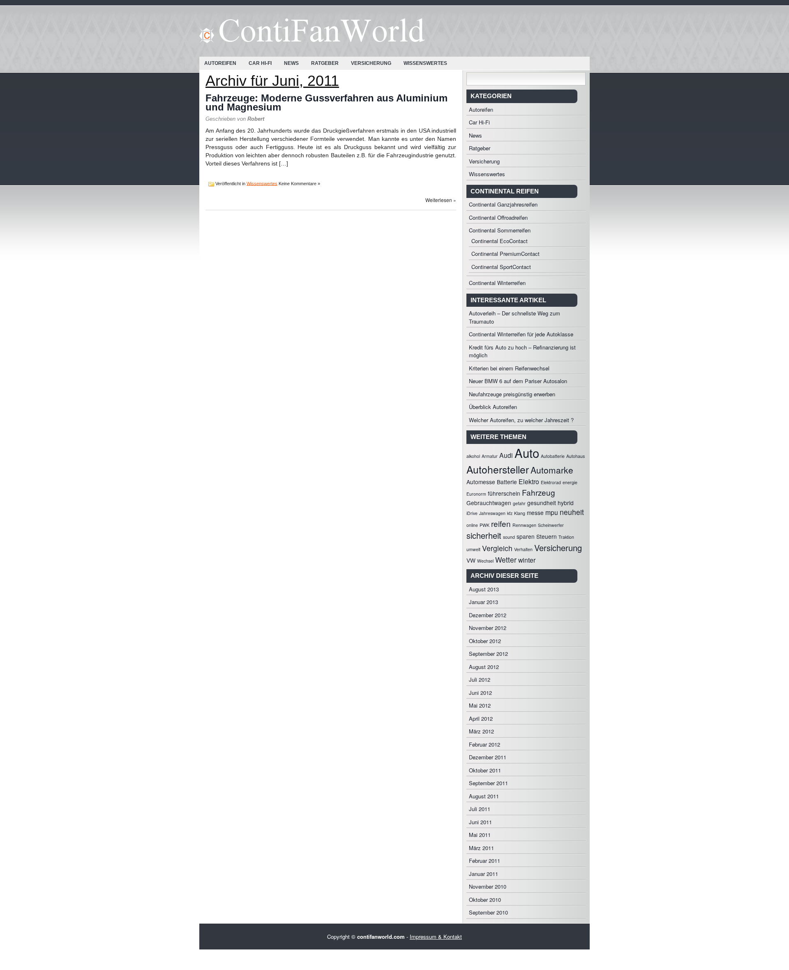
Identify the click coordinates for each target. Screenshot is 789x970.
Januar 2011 (483, 874)
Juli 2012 (479, 679)
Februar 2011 (484, 860)
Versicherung (371, 63)
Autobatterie (553, 456)
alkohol (473, 456)
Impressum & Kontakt (436, 936)
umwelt (473, 549)
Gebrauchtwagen (488, 503)
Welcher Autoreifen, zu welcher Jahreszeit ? (521, 420)
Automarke (552, 470)
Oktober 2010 (485, 899)
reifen (501, 523)
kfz (509, 513)
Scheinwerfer (551, 525)
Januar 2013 (483, 602)
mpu (551, 512)
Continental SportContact (501, 267)
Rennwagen (524, 525)
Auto (526, 452)
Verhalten (523, 549)
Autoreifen (220, 63)
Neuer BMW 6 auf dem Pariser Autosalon (518, 381)
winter (526, 560)
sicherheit (483, 535)
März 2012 (481, 731)
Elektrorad (551, 482)
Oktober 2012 (485, 641)
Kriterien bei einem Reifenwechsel (509, 368)
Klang (519, 513)
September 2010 (488, 912)
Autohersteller (497, 469)
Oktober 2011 (485, 770)
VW (470, 560)
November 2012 (487, 628)
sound (509, 537)
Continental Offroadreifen (498, 217)
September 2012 (488, 653)
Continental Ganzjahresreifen (503, 204)
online (472, 525)
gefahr (519, 503)
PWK (484, 525)
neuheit (572, 512)
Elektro (529, 481)
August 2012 (484, 667)
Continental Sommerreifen (500, 230)
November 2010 (487, 886)
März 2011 (481, 848)
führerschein (504, 493)
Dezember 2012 (487, 615)
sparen (526, 536)
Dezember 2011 (487, 757)
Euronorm (476, 494)
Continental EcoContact (499, 241)
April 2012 (481, 718)
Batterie (507, 482)
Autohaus (575, 456)
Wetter (506, 559)
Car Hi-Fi (260, 63)
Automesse (480, 482)
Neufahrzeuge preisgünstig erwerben (512, 394)
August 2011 (484, 796)
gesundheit (541, 503)
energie (570, 482)
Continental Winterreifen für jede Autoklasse (521, 334)
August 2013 (484, 589)
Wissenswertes (425, 63)
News (291, 63)
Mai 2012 (480, 705)
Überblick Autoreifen (493, 407)
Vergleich (497, 548)
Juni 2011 (480, 822)
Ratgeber (325, 63)
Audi (506, 455)
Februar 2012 (484, 744)
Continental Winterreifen (497, 283)
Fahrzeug (538, 492)
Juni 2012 (480, 692)
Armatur (490, 456)
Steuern (546, 536)
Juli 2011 (479, 809)
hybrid (566, 503)
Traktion (566, 537)
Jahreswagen (492, 513)
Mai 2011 (480, 835)
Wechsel (485, 561)
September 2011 (488, 783)
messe (535, 512)
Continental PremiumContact (505, 253)
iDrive (472, 513)
